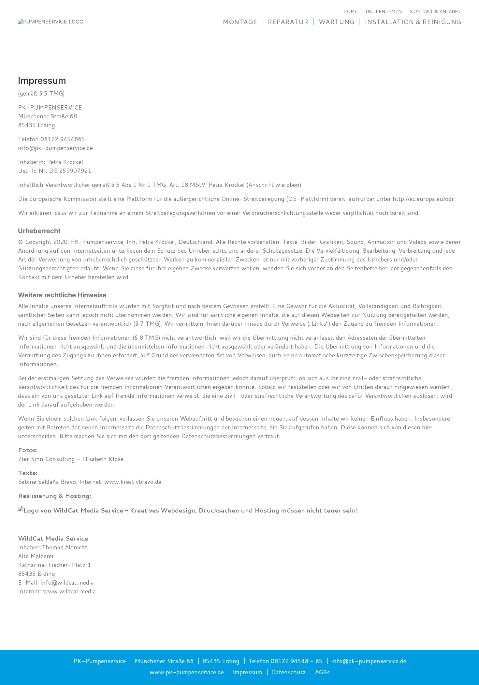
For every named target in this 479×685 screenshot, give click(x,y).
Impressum (247, 672)
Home (350, 11)
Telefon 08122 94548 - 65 (285, 661)
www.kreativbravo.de (132, 481)
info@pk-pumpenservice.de (55, 147)
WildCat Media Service (53, 538)
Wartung (336, 21)
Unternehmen (384, 11)
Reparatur (288, 21)
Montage (240, 21)
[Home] (50, 21)
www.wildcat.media (69, 591)
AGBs (322, 672)
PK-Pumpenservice (99, 661)
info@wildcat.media (67, 582)
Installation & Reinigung (413, 21)
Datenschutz (288, 672)
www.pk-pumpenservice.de (187, 672)
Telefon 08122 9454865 (51, 139)
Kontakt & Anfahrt (435, 11)
